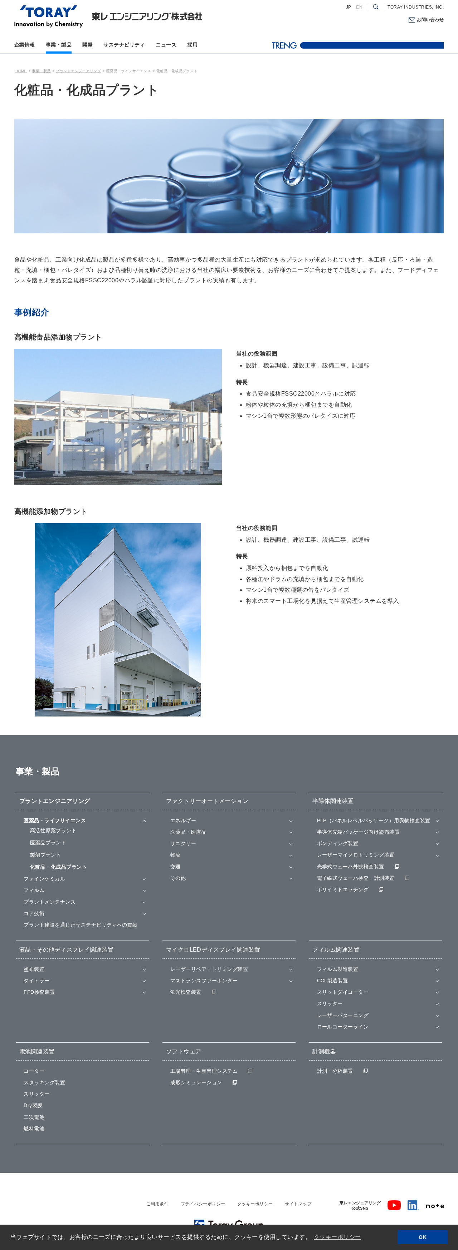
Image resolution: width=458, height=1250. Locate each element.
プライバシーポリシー (203, 1203)
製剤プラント (45, 855)
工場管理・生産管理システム (204, 1071)
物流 (175, 855)
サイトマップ (298, 1203)
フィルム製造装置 (338, 969)
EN (359, 7)
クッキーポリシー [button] (337, 1237)
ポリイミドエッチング (343, 889)
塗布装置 (34, 969)
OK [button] (423, 1237)
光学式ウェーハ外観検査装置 (350, 866)
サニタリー (183, 843)
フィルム (34, 890)
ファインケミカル (44, 879)
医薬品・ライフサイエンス (55, 820)
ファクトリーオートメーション (207, 801)
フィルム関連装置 (336, 950)
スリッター (330, 1003)
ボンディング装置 (338, 843)
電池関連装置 (37, 1051)
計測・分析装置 (335, 1071)
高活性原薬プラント (53, 830)
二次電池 (34, 1117)
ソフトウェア (183, 1051)
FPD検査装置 (39, 992)
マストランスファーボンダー (204, 980)
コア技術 (34, 913)
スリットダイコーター (343, 992)
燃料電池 (34, 1128)
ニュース (166, 45)
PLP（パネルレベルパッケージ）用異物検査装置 (373, 820)
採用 (192, 45)
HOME (21, 71)
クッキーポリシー (255, 1203)
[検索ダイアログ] (376, 7)
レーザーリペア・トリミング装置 (209, 969)
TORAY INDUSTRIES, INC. (416, 7)
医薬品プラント (48, 842)
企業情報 (24, 45)
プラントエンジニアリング (78, 71)
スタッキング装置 (44, 1082)
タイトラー (36, 980)
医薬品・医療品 (188, 832)
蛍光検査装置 (185, 992)
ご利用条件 (157, 1203)
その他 (178, 878)
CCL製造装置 (332, 980)
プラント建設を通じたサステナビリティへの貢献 (81, 925)
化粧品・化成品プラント (58, 867)
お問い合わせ (430, 19)
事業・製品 (59, 45)
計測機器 (324, 1051)
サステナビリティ (124, 45)
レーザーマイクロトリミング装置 (356, 855)
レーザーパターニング (343, 1015)
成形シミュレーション (196, 1082)
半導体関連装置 (333, 801)
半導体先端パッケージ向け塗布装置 (358, 832)
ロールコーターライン (343, 1027)
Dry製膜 (33, 1105)
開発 (87, 45)
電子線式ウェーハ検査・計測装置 (356, 878)
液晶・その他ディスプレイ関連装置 (66, 950)
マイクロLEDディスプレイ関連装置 (213, 950)
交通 (175, 866)
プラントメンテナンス (49, 902)
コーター (34, 1071)
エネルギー (183, 820)
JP (348, 7)
